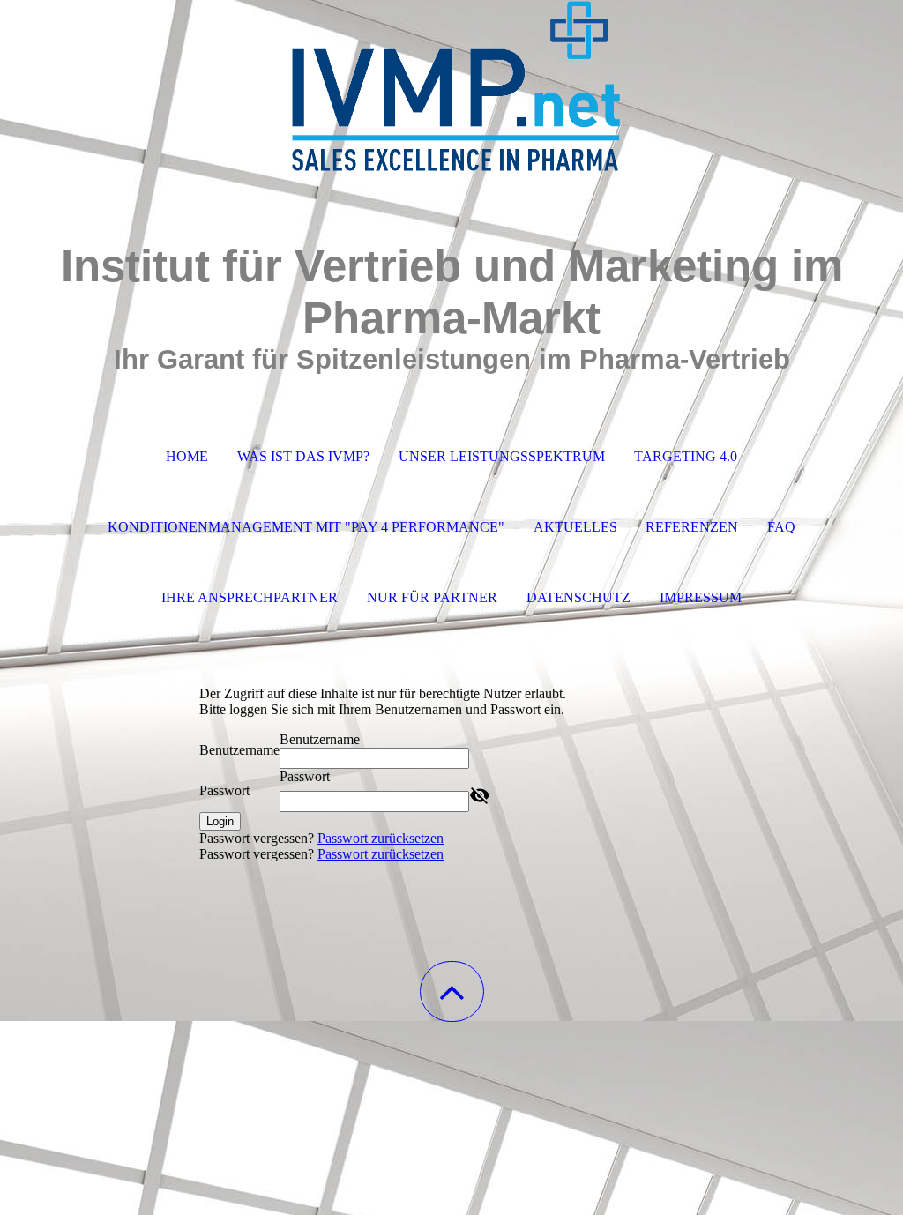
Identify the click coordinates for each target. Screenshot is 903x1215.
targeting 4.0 (685, 456)
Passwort (224, 790)
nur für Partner (432, 597)
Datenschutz (578, 597)
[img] (451, 88)
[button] (452, 991)
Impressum (701, 597)
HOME (187, 456)
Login (220, 821)
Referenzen (692, 526)
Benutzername (239, 749)
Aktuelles (575, 526)
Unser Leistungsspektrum (502, 456)
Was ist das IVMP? (303, 456)
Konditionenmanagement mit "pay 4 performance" (306, 526)
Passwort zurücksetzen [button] (380, 838)
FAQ (781, 526)
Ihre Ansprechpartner (249, 597)
